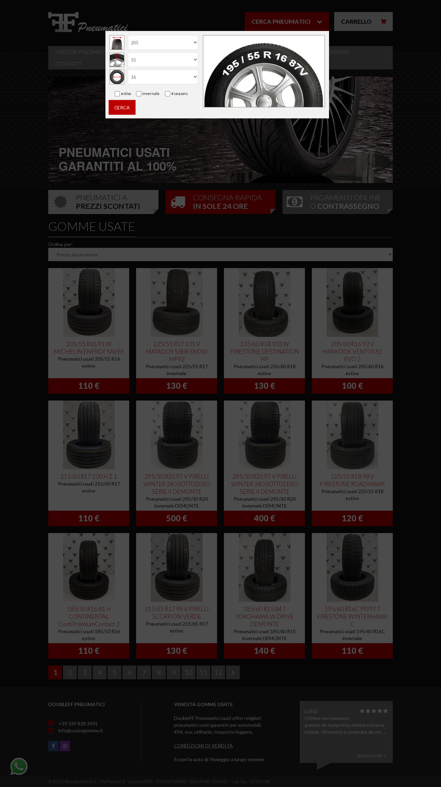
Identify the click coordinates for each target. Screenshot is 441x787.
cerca (122, 107)
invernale (151, 93)
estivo (126, 93)
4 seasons (179, 93)
